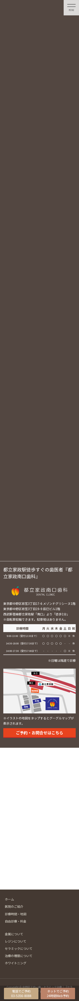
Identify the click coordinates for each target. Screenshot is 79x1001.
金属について (14, 934)
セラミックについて (18, 948)
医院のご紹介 (14, 906)
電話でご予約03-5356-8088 (21, 993)
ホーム (9, 899)
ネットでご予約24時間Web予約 (58, 993)
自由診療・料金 (15, 921)
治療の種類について (18, 956)
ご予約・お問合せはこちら (39, 732)
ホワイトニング (15, 963)
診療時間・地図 (15, 914)
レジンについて (15, 941)
